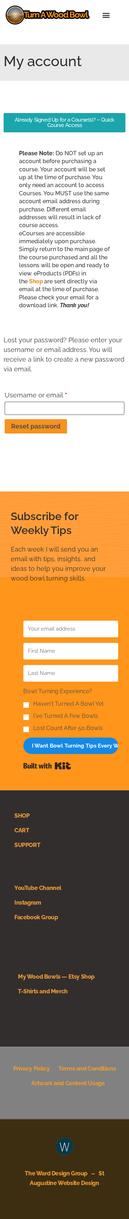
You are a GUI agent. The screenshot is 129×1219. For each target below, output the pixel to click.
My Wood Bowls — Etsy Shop (56, 976)
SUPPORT (27, 845)
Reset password (36, 426)
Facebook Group (36, 917)
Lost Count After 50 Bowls (68, 728)
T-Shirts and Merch (43, 991)
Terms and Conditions (87, 1068)
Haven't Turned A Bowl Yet (68, 704)
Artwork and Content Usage (68, 1083)
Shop (36, 281)
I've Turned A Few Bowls (65, 716)
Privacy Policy (31, 1068)
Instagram (27, 902)
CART (21, 830)
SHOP (21, 815)
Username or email (49, 394)
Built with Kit (47, 765)
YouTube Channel (37, 888)
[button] (106, 15)
